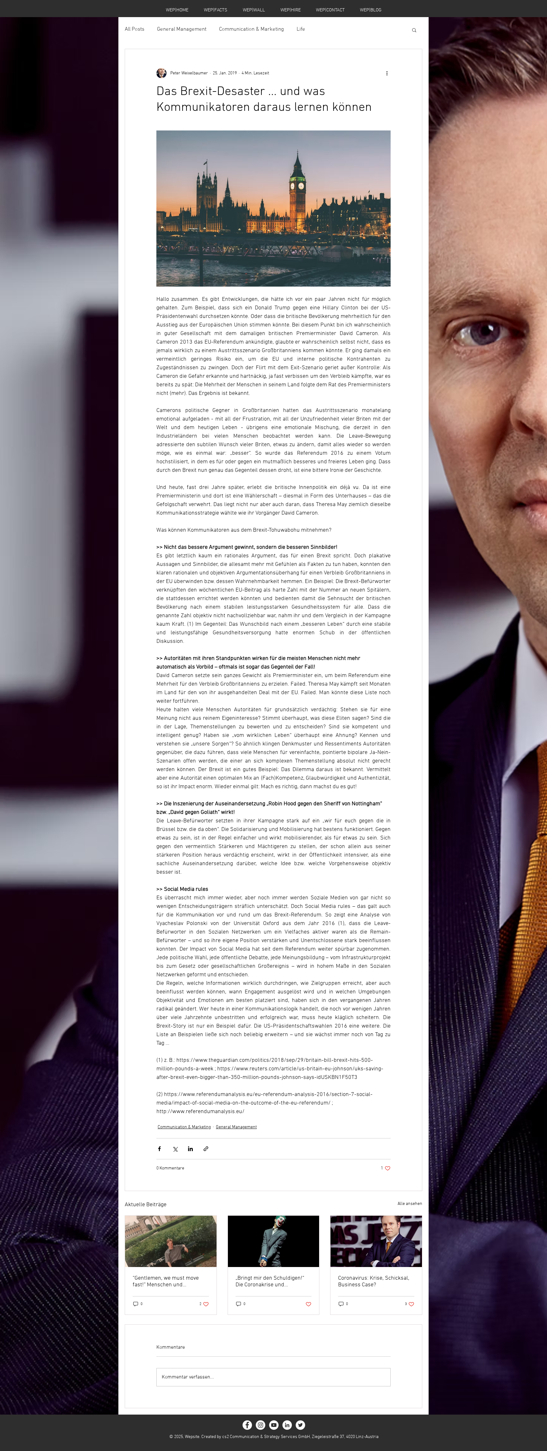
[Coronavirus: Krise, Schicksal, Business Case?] (376, 1241)
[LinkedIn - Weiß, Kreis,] (287, 1425)
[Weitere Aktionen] (387, 73)
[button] (414, 29)
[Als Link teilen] (206, 1149)
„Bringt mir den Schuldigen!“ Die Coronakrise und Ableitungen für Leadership (270, 1281)
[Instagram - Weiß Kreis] (260, 1425)
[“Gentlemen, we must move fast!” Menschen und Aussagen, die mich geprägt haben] (171, 1241)
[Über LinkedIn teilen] (190, 1149)
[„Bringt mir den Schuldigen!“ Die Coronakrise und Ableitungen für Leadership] (273, 1241)
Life (301, 29)
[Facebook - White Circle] (247, 1425)
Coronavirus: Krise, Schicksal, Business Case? (373, 1281)
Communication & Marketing (251, 29)
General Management (181, 29)
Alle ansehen (410, 1204)
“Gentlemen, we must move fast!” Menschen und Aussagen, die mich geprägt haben (166, 1281)
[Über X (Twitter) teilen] (175, 1149)
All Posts (134, 29)
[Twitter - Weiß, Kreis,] (300, 1425)
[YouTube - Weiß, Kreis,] (274, 1425)
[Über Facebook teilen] (159, 1149)
